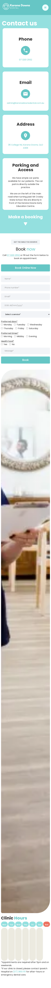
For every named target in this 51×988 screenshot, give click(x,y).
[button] (45, 7)
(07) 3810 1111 (19, 971)
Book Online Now (25, 268)
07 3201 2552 (13, 255)
